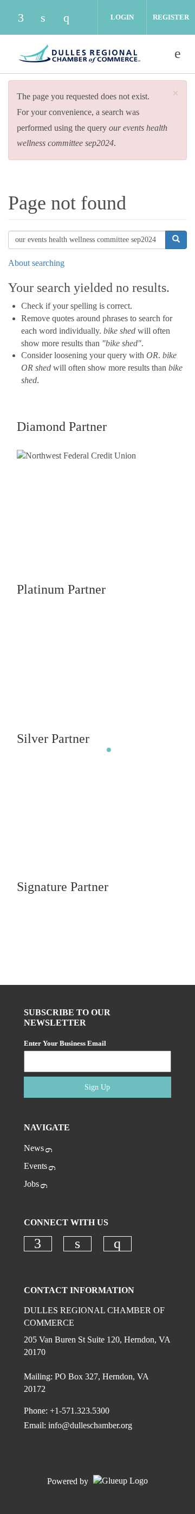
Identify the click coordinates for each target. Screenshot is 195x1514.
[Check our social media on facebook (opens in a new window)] (26, 18)
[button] (175, 93)
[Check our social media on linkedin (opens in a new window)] (49, 18)
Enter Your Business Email (65, 1043)
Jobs (31, 1183)
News (34, 1148)
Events (35, 1166)
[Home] (79, 54)
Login (122, 17)
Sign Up (97, 1087)
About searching (36, 263)
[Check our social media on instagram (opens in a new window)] (71, 18)
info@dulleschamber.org (90, 1425)
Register (171, 17)
